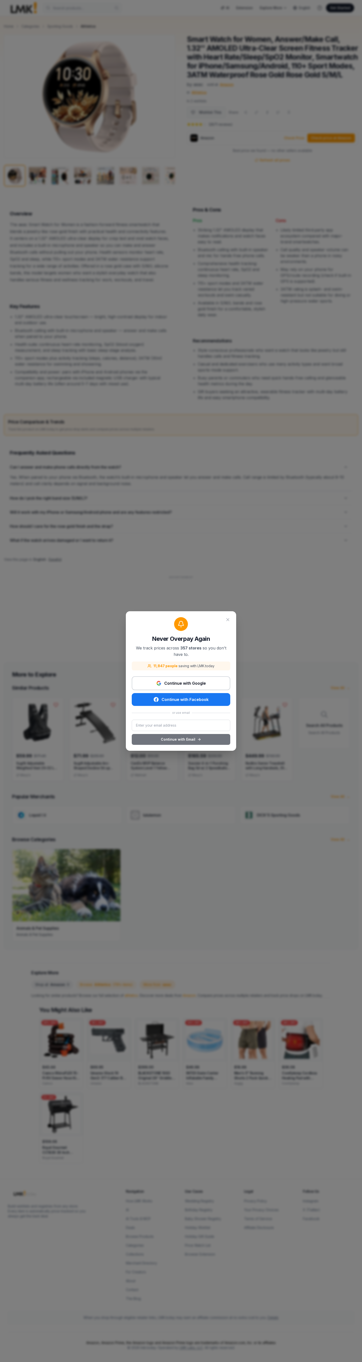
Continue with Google (185, 683)
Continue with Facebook (185, 699)
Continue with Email (178, 739)
